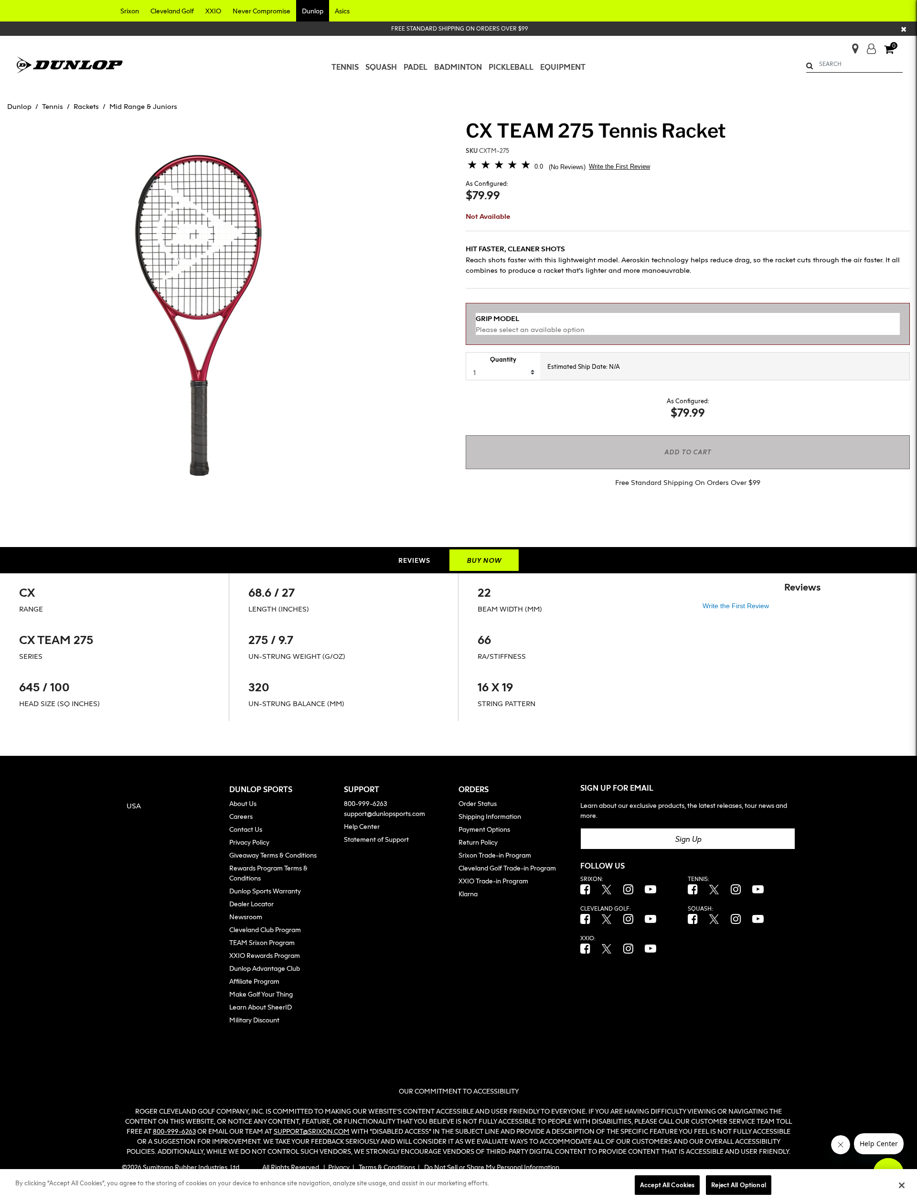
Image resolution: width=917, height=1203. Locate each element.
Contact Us (245, 829)
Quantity (503, 359)
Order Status (477, 803)
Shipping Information (489, 816)
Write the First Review (619, 166)
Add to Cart (687, 452)
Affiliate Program (254, 981)
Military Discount (254, 1020)
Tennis (52, 106)
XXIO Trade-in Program (493, 881)
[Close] (901, 1185)
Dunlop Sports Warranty (265, 891)
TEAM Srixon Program (262, 942)
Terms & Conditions (387, 1167)
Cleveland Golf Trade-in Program (507, 868)
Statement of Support (376, 839)
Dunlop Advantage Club (264, 968)
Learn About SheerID (260, 1007)
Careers (241, 816)
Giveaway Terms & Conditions (273, 855)
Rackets (86, 106)
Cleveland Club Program (265, 929)
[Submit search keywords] (809, 65)
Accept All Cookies (667, 1185)
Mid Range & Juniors (143, 106)
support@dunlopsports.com (384, 813)
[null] (70, 63)
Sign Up (688, 839)
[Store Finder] (851, 45)
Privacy (339, 1167)
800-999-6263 (365, 803)
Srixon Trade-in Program (494, 855)
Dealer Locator (251, 904)
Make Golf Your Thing (261, 994)
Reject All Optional (738, 1185)
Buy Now (484, 560)
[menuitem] (345, 67)
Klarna (468, 894)
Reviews (414, 560)
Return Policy (478, 842)
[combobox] (854, 64)
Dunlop (19, 106)
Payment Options (484, 829)
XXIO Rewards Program (264, 955)
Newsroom (245, 917)
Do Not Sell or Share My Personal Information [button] (491, 1167)
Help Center (362, 826)
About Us (242, 803)
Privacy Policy (249, 842)
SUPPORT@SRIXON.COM (312, 1131)
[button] (130, 10)
